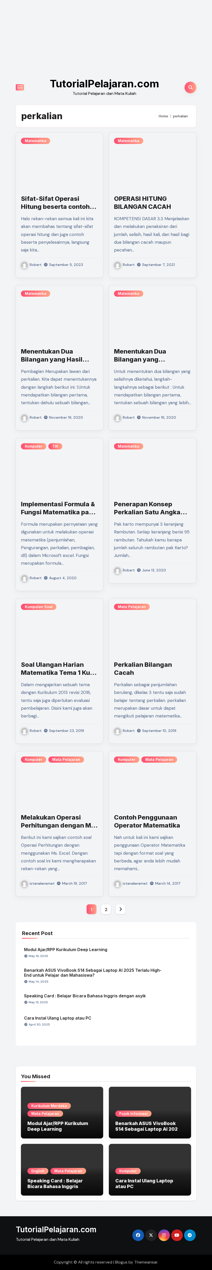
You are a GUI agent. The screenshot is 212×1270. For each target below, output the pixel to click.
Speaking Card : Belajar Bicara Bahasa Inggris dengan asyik (85, 995)
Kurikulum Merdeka (49, 1106)
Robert (36, 264)
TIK (55, 446)
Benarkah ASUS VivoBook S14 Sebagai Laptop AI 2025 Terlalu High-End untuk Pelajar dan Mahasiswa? (93, 973)
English (37, 1171)
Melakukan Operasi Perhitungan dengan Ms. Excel (58, 825)
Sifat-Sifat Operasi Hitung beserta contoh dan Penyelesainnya (55, 206)
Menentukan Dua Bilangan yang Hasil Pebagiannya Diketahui (56, 359)
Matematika (35, 141)
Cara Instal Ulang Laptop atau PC (57, 1018)
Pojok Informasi (133, 1113)
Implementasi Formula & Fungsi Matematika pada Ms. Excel (59, 512)
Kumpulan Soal (38, 607)
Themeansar (145, 1262)
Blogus (121, 1262)
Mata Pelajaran (132, 607)
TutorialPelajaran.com (104, 83)
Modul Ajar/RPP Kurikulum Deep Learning (65, 949)
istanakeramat (42, 883)
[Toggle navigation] (20, 87)
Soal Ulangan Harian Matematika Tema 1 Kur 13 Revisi (57, 672)
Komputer (33, 446)
